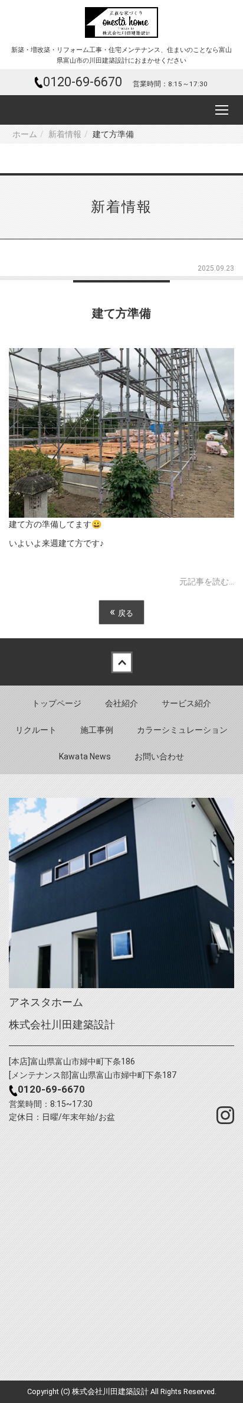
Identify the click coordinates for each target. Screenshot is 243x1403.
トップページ (56, 703)
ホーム (24, 134)
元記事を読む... (206, 581)
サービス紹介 (186, 703)
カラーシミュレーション (182, 730)
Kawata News (85, 756)
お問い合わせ (159, 756)
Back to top (121, 662)
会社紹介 (121, 703)
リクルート (36, 730)
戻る (121, 612)
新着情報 (64, 134)
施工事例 (96, 730)
